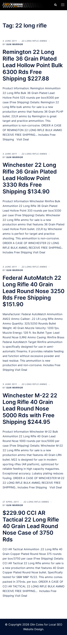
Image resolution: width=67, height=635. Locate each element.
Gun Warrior (14, 44)
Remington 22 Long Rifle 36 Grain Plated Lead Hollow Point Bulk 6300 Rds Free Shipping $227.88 (33, 65)
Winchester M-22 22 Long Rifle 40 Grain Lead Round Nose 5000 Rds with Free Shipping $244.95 (30, 408)
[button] (55, 5)
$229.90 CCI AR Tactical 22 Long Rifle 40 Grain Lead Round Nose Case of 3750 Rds (31, 526)
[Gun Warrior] (26, 5)
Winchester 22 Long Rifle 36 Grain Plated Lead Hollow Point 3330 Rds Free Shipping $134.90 (30, 178)
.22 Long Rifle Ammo (34, 41)
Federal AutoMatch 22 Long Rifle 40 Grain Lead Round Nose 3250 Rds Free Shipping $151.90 (33, 291)
